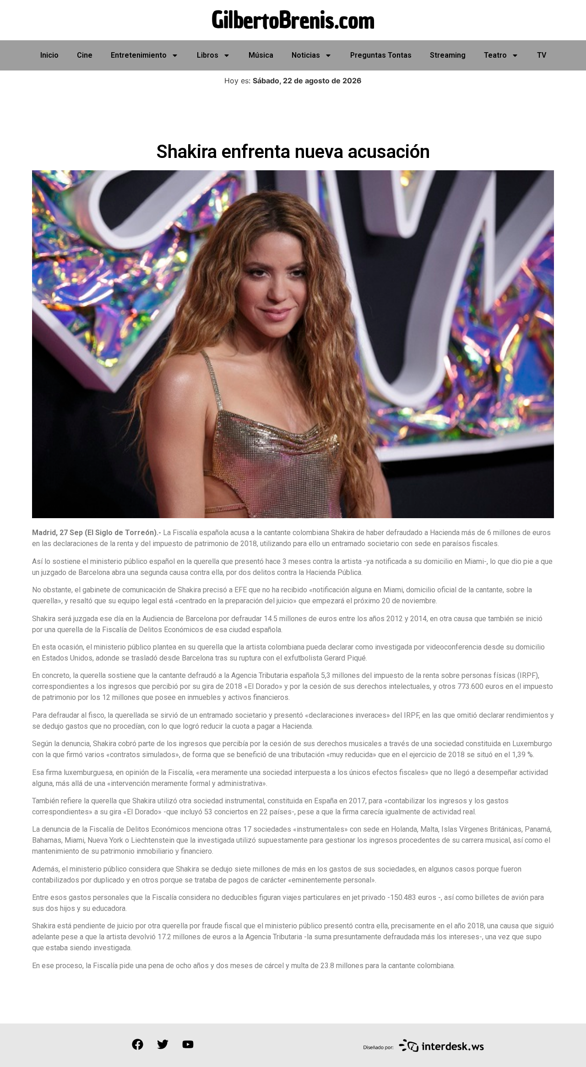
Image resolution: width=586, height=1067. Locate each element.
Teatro (495, 55)
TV (541, 55)
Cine (84, 55)
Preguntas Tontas (381, 55)
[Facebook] (137, 1044)
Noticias (306, 55)
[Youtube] (187, 1044)
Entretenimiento (139, 55)
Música (261, 55)
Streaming (448, 55)
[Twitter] (162, 1044)
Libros (207, 55)
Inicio (49, 55)
